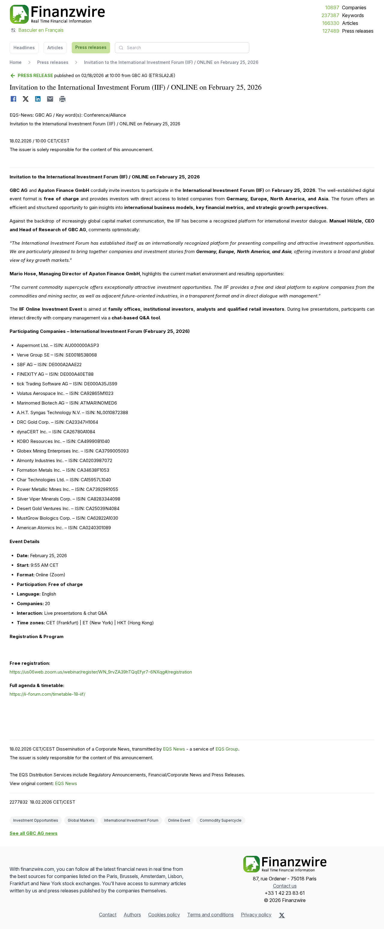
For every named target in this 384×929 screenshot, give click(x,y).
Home (16, 62)
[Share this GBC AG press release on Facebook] (13, 99)
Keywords (353, 15)
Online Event (179, 820)
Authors (132, 915)
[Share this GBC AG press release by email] (50, 99)
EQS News (174, 749)
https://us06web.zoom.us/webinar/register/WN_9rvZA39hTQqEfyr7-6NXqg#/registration (101, 672)
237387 (330, 15)
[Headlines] (57, 14)
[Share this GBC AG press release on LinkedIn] (38, 99)
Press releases (358, 31)
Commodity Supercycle (221, 820)
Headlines (24, 47)
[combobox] (182, 47)
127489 (330, 31)
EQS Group (226, 749)
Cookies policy (164, 915)
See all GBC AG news (34, 833)
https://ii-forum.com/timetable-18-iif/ (47, 694)
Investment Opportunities (35, 820)
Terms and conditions (210, 915)
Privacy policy (256, 915)
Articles (350, 23)
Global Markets (81, 820)
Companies (354, 7)
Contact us (285, 886)
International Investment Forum (131, 820)
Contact (107, 915)
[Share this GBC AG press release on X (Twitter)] (25, 99)
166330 (330, 23)
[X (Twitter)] (282, 915)
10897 (332, 7)
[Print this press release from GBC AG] (62, 99)
